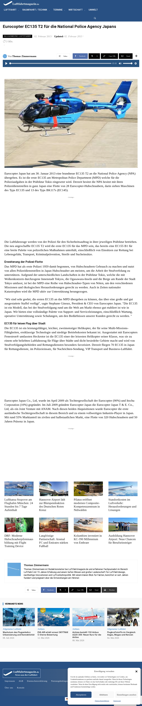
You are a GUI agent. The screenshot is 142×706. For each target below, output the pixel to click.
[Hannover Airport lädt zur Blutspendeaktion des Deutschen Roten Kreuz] (53, 489)
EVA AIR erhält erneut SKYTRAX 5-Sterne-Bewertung (53, 633)
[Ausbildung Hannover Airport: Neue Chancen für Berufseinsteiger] (123, 525)
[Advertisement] (71, 218)
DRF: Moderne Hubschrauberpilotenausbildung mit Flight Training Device (18, 541)
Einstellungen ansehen (126, 695)
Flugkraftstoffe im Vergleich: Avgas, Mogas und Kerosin (121, 633)
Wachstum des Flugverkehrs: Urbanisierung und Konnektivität (19, 633)
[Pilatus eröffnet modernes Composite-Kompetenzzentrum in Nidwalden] (88, 489)
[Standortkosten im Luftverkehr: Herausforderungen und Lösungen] (123, 489)
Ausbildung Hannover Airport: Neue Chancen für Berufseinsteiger (122, 539)
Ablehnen (103, 695)
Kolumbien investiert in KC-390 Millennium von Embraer (88, 539)
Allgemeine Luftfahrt (17, 36)
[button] (136, 671)
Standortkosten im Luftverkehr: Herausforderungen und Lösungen (122, 505)
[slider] (60, 63)
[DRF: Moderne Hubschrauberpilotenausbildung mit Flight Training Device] (19, 525)
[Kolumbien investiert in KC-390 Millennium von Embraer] (88, 525)
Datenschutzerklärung (102, 701)
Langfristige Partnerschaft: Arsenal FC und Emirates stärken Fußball (53, 541)
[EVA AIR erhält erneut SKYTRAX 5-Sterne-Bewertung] (54, 617)
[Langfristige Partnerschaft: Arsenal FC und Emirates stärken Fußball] (53, 525)
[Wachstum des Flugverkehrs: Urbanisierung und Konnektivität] (19, 617)
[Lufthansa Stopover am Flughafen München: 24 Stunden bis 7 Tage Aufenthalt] (19, 489)
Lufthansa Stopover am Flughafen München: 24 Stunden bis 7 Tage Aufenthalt (18, 505)
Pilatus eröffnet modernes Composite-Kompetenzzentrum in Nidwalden (87, 505)
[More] (136, 56)
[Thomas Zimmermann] (5, 56)
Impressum (117, 701)
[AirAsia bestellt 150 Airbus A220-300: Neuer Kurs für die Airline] (88, 617)
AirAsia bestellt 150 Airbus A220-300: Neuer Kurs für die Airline (86, 635)
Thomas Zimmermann (24, 56)
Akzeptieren (81, 695)
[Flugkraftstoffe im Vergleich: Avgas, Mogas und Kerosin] (123, 617)
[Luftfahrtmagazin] (23, 3)
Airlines (41, 629)
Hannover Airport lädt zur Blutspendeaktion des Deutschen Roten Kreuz (52, 505)
